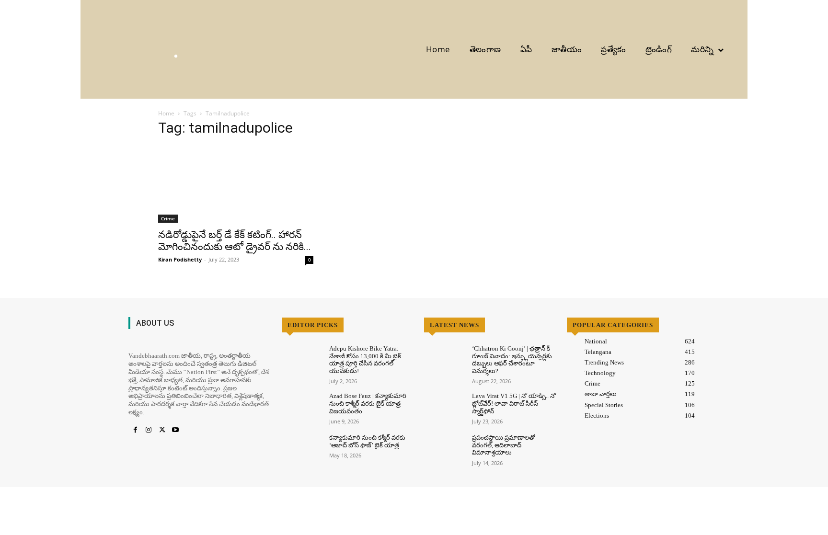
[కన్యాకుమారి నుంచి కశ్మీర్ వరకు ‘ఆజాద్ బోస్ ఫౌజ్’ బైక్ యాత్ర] (302, 450)
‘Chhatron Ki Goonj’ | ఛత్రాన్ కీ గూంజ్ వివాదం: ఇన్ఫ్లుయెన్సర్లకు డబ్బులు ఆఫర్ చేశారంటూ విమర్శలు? (512, 360)
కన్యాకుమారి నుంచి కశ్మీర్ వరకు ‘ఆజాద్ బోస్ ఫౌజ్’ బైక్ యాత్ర (367, 441)
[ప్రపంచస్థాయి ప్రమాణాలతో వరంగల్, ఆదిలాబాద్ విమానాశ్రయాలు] (444, 450)
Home (166, 113)
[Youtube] (175, 430)
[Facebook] (135, 430)
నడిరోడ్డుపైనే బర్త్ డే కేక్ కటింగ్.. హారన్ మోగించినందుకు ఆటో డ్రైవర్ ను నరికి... (234, 240)
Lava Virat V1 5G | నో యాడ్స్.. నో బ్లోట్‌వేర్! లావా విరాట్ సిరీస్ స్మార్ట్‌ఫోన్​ (514, 403)
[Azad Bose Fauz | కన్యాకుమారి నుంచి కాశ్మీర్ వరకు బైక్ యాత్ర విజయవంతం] (302, 408)
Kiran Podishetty (180, 259)
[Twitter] (162, 430)
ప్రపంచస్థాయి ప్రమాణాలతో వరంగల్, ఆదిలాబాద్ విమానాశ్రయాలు (503, 445)
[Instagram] (148, 430)
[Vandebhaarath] (130, 49)
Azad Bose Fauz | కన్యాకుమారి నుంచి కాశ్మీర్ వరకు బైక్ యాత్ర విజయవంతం (367, 403)
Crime (168, 218)
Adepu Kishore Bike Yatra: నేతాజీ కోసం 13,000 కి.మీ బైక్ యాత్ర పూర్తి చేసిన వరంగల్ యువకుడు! (365, 360)
